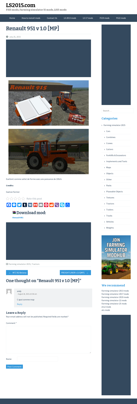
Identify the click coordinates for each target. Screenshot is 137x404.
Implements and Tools (116, 161)
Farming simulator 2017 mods (115, 294)
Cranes (109, 143)
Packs (108, 185)
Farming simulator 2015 (20, 264)
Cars (108, 131)
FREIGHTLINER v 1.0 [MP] (74, 272)
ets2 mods (106, 306)
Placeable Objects (114, 191)
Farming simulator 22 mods (114, 300)
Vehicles (110, 221)
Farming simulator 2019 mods (115, 297)
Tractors (35, 264)
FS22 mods (121, 18)
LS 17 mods (88, 18)
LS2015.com (20, 5)
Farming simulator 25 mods (114, 303)
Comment (11, 323)
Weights (110, 227)
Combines (110, 137)
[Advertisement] (49, 58)
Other (109, 179)
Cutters (109, 149)
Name (9, 359)
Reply (19, 304)
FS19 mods (104, 18)
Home (12, 18)
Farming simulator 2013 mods (115, 290)
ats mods (106, 310)
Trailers (109, 209)
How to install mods (31, 18)
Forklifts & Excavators (116, 155)
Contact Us (52, 18)
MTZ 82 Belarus (17, 272)
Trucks (109, 215)
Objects (109, 173)
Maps (108, 167)
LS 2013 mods (70, 18)
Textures (110, 197)
